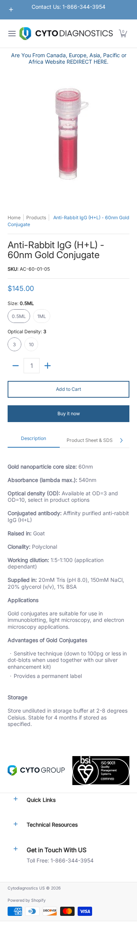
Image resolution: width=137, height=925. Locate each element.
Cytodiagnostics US (26, 888)
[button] (122, 33)
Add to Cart (68, 389)
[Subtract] (16, 365)
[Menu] (12, 33)
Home (14, 217)
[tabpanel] (68, 594)
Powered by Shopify (27, 900)
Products (36, 217)
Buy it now (68, 413)
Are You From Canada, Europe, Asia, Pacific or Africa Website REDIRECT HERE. (68, 58)
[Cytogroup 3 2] (36, 770)
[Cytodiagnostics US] (66, 33)
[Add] (48, 365)
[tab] (34, 440)
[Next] (121, 440)
